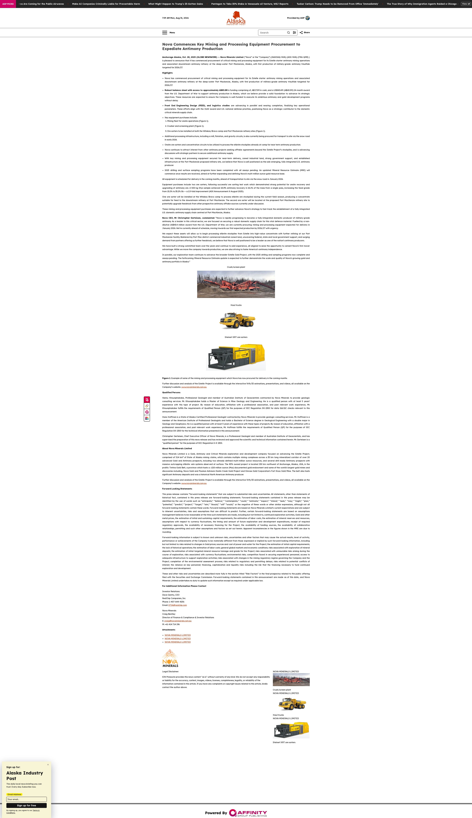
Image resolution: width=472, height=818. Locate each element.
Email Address (14, 794)
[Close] (48, 764)
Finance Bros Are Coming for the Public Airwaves (36, 3)
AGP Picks (8, 4)
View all (466, 4)
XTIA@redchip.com (177, 605)
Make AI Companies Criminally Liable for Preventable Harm (106, 3)
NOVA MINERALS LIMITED (178, 635)
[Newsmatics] (147, 418)
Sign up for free (26, 805)
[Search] (288, 32)
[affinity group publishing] (147, 412)
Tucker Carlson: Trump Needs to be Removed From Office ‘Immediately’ (337, 3)
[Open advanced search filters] (294, 32)
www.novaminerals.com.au (194, 387)
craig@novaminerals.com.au (178, 621)
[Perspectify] (147, 406)
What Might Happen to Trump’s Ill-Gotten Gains (175, 3)
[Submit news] (147, 400)
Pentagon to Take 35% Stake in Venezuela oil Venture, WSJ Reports (249, 3)
